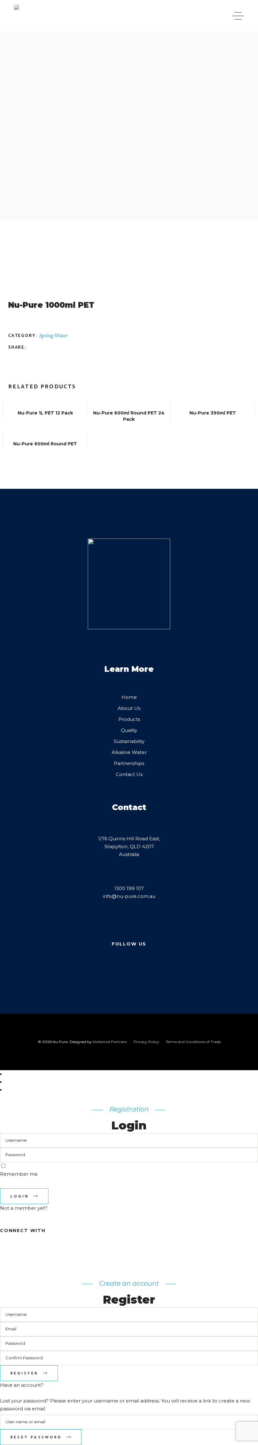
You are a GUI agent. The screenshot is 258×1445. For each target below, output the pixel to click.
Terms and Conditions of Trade (193, 1041)
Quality (129, 730)
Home (129, 697)
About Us (129, 708)
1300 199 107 (129, 888)
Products (129, 719)
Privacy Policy (146, 1041)
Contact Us (129, 774)
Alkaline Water (129, 752)
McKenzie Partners (110, 1041)
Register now (15, 1216)
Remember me (19, 1174)
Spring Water (53, 335)
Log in (7, 1393)
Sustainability (129, 741)
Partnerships (129, 763)
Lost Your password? (24, 1184)
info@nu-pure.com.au (129, 896)
